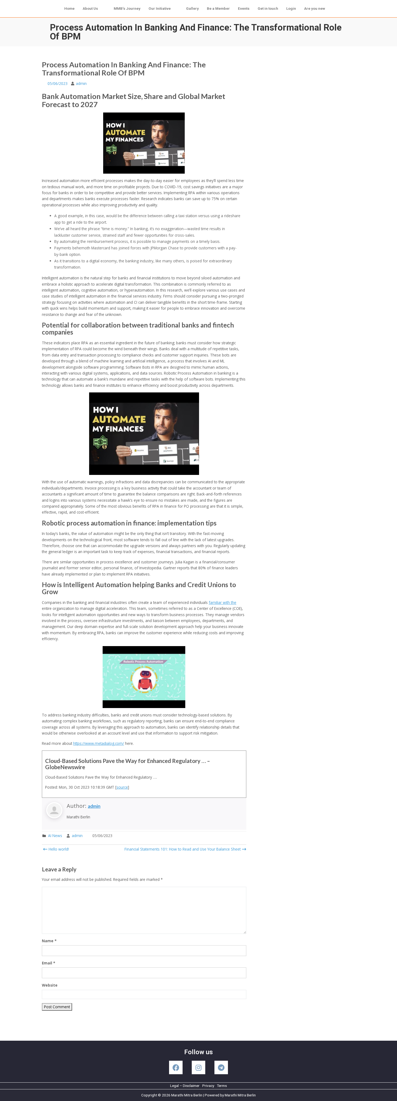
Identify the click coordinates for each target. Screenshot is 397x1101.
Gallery (192, 8)
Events (244, 8)
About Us (90, 8)
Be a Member (218, 8)
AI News (55, 835)
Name (49, 940)
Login (291, 8)
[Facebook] (176, 1067)
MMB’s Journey (127, 8)
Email (48, 963)
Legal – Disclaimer (185, 1085)
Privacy (208, 1085)
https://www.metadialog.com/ (98, 743)
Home (69, 8)
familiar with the (222, 602)
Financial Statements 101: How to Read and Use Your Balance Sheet (182, 849)
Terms (222, 1085)
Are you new (314, 8)
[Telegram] (221, 1067)
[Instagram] (198, 1067)
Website (50, 985)
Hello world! (58, 849)
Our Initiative (160, 8)
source (122, 787)
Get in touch (268, 8)
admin (81, 83)
